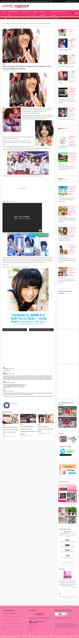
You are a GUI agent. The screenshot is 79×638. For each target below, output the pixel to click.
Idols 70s (50, 1)
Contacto (4, 11)
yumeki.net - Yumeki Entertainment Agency (11, 616)
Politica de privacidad (42, 13)
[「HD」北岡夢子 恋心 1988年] (63, 75)
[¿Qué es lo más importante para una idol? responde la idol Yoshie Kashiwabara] (63, 271)
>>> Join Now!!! (73, 587)
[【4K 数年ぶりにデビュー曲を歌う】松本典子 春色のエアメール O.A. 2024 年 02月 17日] (63, 92)
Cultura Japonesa (34, 1)
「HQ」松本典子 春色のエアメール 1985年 (72, 110)
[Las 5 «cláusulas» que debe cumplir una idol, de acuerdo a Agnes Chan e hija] (63, 231)
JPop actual (27, 1)
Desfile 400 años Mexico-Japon (13, 13)
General (11, 1)
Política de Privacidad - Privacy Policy (36, 626)
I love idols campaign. (67, 579)
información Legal (32, 629)
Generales (27, 18)
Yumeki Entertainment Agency (44, 619)
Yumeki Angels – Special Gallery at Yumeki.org (58, 13)
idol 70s (52, 18)
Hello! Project (22, 1)
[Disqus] (28, 348)
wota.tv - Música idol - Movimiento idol (10, 620)
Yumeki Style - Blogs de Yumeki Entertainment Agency (13, 623)
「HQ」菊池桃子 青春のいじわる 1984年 (72, 57)
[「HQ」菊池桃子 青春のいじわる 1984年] (63, 59)
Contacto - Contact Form (34, 624)
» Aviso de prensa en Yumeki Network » (70, 502)
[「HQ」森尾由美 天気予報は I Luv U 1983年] (63, 43)
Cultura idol (16, 1)
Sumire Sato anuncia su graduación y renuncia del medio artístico (45, 429)
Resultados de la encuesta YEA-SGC (72, 138)
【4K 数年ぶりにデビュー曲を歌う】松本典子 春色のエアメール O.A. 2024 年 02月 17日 (72, 91)
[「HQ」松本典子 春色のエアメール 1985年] (63, 112)
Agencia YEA (14, 70)
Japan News (3, 1)
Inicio (30, 11)
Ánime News (41, 1)
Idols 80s (46, 1)
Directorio (24, 11)
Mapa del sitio (35, 13)
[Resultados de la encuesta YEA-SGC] (63, 140)
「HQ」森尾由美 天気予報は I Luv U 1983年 (72, 40)
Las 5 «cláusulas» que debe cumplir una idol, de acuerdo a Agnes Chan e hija (72, 230)
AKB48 (8, 1)
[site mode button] (71, 13)
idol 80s (56, 18)
